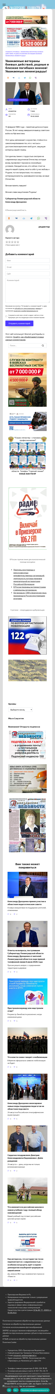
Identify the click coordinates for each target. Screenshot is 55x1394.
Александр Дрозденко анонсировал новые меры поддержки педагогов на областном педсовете (26, 1106)
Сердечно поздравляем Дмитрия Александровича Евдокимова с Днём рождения (25, 1158)
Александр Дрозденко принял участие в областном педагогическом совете (27, 902)
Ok (9, 1390)
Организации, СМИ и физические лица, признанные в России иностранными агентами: (30, 596)
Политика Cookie (9, 1342)
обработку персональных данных (28, 308)
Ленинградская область (18, 100)
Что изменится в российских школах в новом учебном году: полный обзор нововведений (26, 1210)
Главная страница (12, 51)
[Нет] (52, 1383)
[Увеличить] (43, 415)
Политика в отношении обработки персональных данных (26, 1321)
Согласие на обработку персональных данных (22, 1324)
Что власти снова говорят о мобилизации (27, 1057)
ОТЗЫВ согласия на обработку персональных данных (24, 1339)
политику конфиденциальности (26, 311)
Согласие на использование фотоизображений (22, 1327)
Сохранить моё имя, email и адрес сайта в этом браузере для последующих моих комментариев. (26, 316)
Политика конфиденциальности (34, 1390)
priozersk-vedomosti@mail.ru (24, 1355)
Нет (15, 1390)
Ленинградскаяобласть (16, 210)
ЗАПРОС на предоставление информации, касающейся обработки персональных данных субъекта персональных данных (27, 1333)
